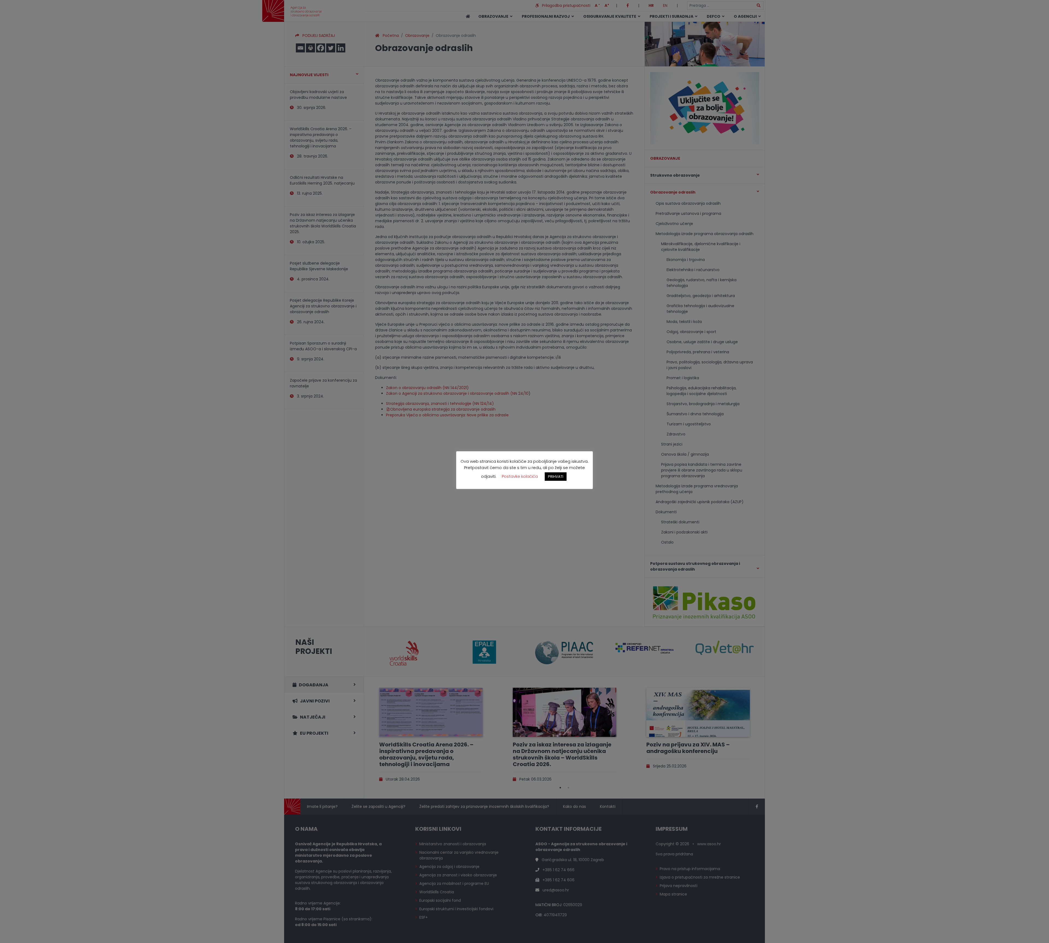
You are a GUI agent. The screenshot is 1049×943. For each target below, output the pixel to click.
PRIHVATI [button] (555, 476)
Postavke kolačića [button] (520, 476)
